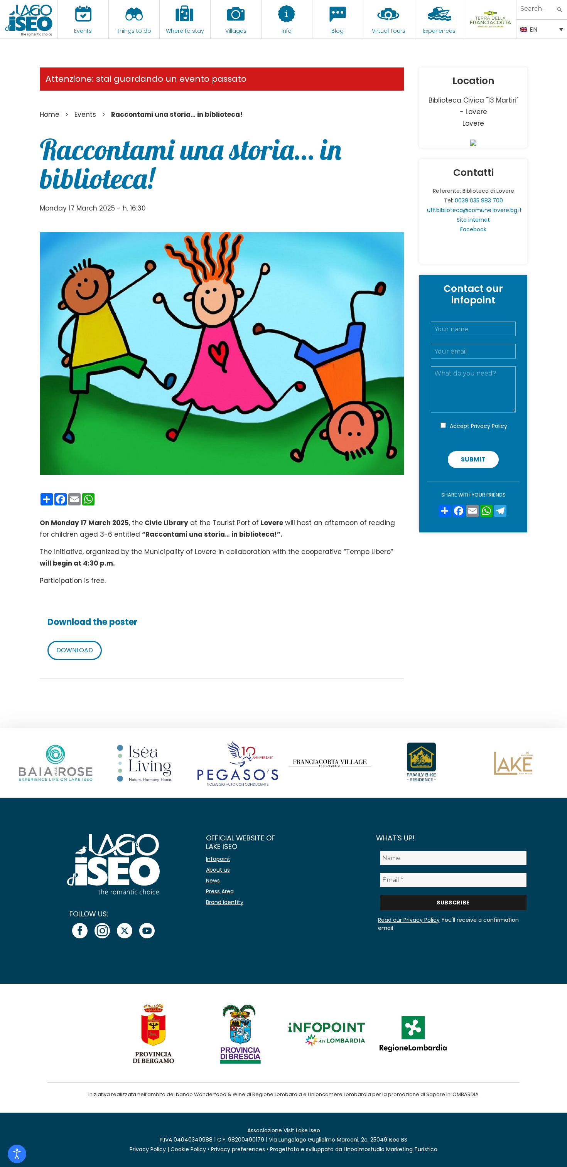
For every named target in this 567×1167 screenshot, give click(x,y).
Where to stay (185, 31)
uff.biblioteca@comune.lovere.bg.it (474, 210)
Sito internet (473, 220)
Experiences (439, 31)
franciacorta (490, 31)
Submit (473, 459)
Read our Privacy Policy (409, 920)
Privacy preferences (238, 1149)
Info (287, 31)
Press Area (220, 891)
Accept (478, 426)
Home (49, 114)
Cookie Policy (188, 1149)
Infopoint (218, 859)
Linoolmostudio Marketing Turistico (390, 1149)
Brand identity (224, 902)
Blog (337, 31)
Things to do (134, 31)
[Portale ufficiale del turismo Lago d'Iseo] (28, 19)
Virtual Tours (388, 31)
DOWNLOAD (74, 650)
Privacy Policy (489, 426)
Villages (235, 31)
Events (83, 31)
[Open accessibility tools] (17, 1154)
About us (218, 870)
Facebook (473, 229)
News (213, 880)
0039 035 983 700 (479, 200)
